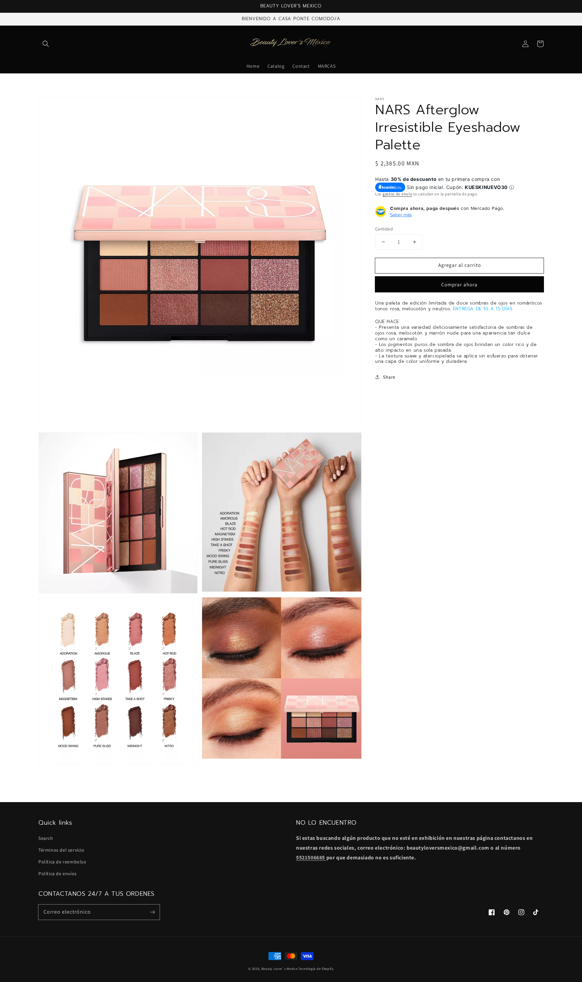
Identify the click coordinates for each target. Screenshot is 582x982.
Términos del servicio (61, 850)
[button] (45, 43)
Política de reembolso (62, 862)
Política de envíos (57, 873)
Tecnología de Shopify (316, 969)
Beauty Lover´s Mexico (279, 969)
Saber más (401, 214)
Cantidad (384, 229)
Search (45, 838)
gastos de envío (397, 193)
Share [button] (389, 377)
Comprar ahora (459, 284)
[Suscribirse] (152, 912)
